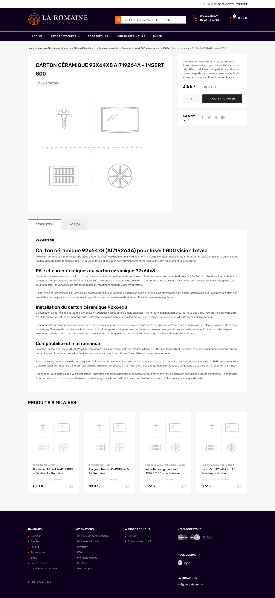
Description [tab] (44, 224)
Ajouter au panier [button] (71, 486)
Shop (34, 557)
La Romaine (101, 48)
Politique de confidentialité (93, 536)
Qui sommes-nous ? (131, 36)
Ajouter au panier (222, 98)
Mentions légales (87, 557)
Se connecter (226, 4)
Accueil (37, 36)
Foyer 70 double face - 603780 (217, 465)
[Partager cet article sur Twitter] (208, 117)
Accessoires (38, 552)
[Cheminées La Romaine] (58, 24)
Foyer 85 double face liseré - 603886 (165, 465)
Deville (35, 541)
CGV (79, 552)
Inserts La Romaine (121, 48)
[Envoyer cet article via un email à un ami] (222, 117)
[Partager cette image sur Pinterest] (215, 117)
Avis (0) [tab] (74, 224)
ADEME (214, 361)
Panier (157, 36)
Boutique (36, 536)
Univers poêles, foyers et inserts (54, 48)
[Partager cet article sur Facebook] (202, 117)
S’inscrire (242, 4)
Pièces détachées (63, 36)
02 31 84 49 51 (209, 20)
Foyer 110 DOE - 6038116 (45, 465)
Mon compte (84, 568)
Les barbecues (97, 36)
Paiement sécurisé (88, 541)
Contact (82, 563)
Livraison (82, 546)
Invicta (35, 546)
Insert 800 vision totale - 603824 (151, 48)
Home (31, 48)
